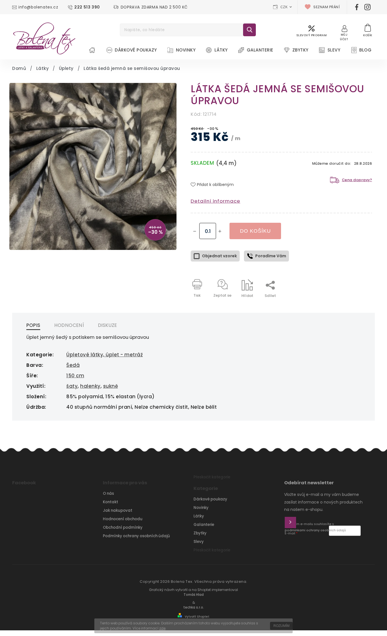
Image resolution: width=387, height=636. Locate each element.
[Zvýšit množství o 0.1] (219, 231)
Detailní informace (215, 201)
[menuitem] (92, 50)
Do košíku (255, 231)
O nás (108, 493)
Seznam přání (326, 7)
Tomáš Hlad (194, 594)
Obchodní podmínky (123, 527)
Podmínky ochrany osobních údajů (136, 536)
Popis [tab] (33, 325)
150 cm (75, 375)
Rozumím (281, 626)
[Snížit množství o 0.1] (194, 231)
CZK (284, 7)
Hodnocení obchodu (123, 519)
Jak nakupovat (117, 510)
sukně (110, 386)
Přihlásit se (290, 522)
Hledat (249, 29)
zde (162, 628)
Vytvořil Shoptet (197, 616)
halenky (90, 386)
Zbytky (200, 533)
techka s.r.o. (193, 607)
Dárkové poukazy (210, 499)
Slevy (199, 541)
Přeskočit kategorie (212, 477)
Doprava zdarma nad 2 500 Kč (154, 7)
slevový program (311, 35)
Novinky (201, 507)
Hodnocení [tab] (69, 325)
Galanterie (204, 524)
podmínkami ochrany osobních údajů (315, 530)
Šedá (73, 365)
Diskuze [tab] (107, 325)
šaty (72, 386)
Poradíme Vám (270, 256)
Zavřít (353, 305)
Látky (199, 516)
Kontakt (110, 502)
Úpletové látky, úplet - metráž (104, 354)
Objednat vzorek (219, 256)
